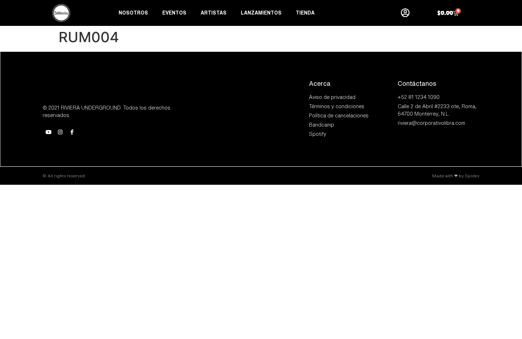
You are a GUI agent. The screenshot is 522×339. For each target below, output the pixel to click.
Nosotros (133, 12)
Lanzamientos (261, 12)
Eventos (174, 12)
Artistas (214, 12)
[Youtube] (48, 132)
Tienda (305, 12)
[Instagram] (60, 132)
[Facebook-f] (72, 132)
